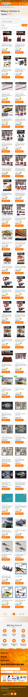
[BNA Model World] (6, 4)
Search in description (7, 21)
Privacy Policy (12, 690)
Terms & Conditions (4, 690)
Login (3, 1)
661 (20, 614)
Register (9, 1)
